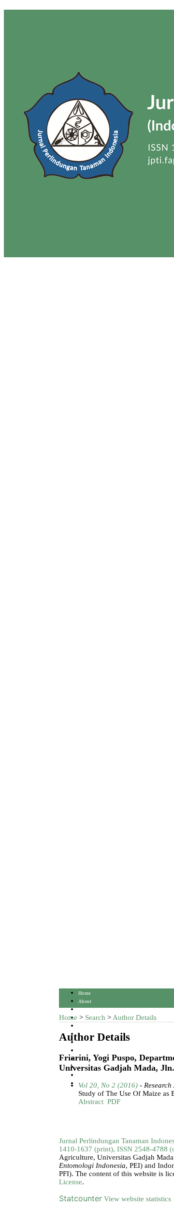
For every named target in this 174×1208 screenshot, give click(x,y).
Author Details (135, 1017)
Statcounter (80, 1198)
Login (84, 1009)
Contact (86, 1075)
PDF (113, 1101)
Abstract (90, 1101)
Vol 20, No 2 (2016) (108, 1085)
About (84, 1001)
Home (84, 993)
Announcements (95, 1050)
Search (85, 1026)
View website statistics (137, 1199)
